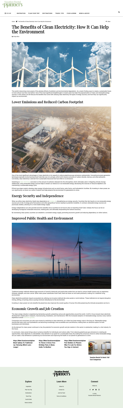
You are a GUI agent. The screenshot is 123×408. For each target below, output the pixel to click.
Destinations (47, 13)
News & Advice (84, 13)
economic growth (29, 317)
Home (13, 21)
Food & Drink (71, 13)
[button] (119, 12)
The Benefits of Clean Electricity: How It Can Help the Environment (34, 21)
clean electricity (25, 182)
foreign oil (53, 201)
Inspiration (21, 13)
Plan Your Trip (34, 13)
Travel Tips (59, 13)
